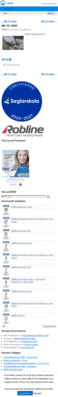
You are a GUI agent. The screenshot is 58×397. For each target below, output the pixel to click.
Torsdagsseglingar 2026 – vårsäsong (20, 366)
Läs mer (37, 393)
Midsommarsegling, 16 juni (15, 360)
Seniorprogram (31, 344)
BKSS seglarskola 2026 (24, 338)
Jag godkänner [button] (25, 393)
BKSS (8, 9)
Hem (5, 13)
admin (28, 29)
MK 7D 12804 (9, 21)
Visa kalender (48, 326)
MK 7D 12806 (48, 21)
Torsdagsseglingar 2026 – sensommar (21, 357)
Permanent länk (13, 64)
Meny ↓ (51, 13)
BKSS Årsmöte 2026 (13, 369)
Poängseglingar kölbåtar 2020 (35, 335)
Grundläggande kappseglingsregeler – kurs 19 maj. (26, 363)
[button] (4, 326)
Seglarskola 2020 (29, 341)
